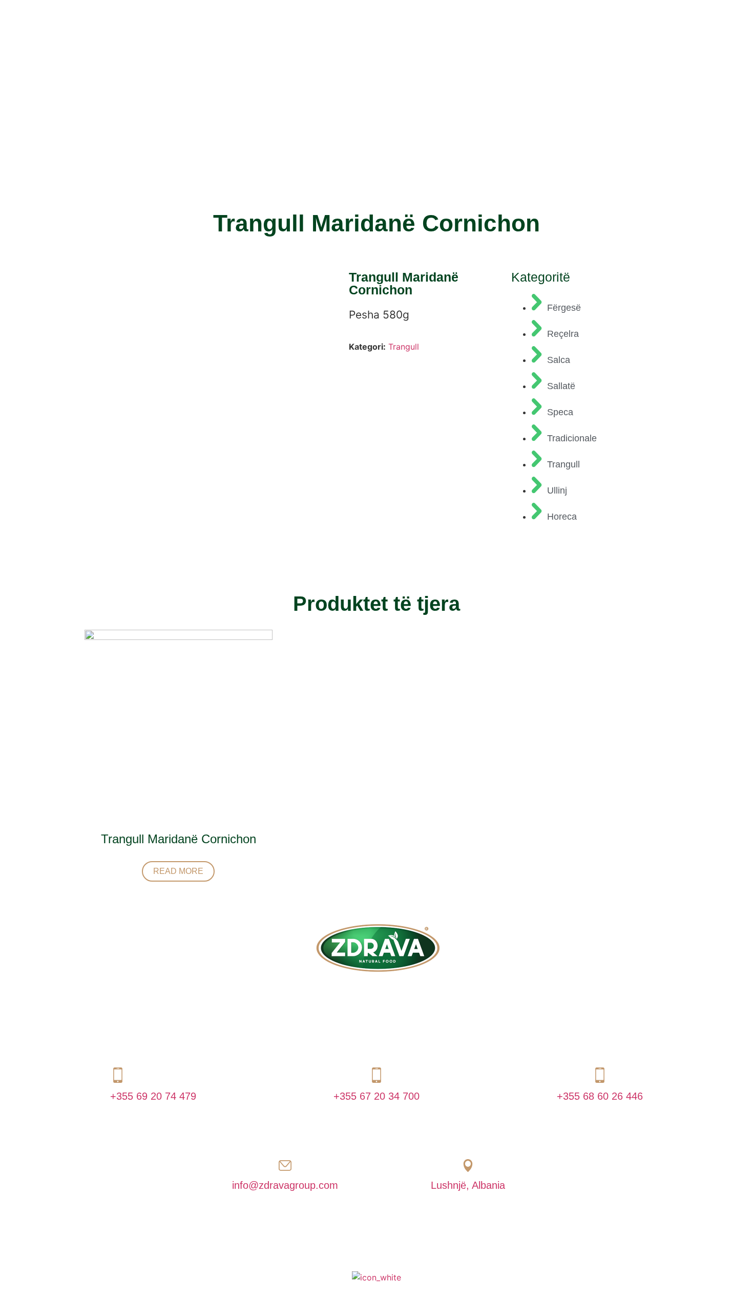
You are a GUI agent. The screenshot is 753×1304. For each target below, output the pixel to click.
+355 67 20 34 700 (376, 1096)
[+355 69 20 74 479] (118, 1075)
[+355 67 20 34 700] (376, 1075)
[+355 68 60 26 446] (600, 1075)
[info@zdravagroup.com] (285, 1165)
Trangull (403, 346)
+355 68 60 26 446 (600, 1096)
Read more (178, 871)
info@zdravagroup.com (285, 1185)
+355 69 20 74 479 (153, 1096)
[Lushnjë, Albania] (468, 1165)
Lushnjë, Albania (468, 1185)
